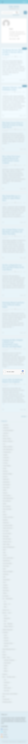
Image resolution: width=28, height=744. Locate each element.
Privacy (21, 373)
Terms (23, 373)
